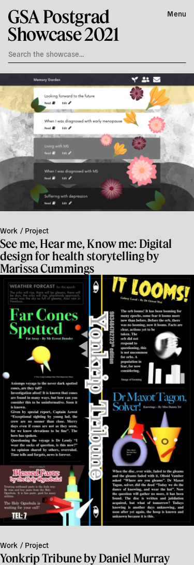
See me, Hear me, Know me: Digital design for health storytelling (86, 250)
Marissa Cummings (47, 268)
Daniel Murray (134, 558)
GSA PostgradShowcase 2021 (63, 25)
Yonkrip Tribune (41, 558)
